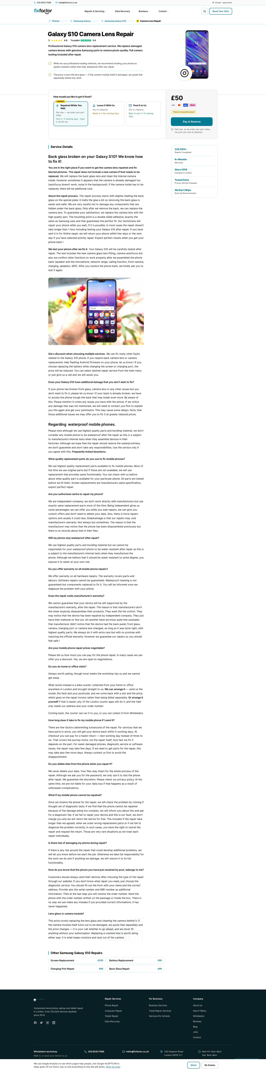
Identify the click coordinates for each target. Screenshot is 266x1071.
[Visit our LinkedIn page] (53, 1022)
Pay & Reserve (192, 121)
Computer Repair (113, 1010)
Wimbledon (198, 1016)
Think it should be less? (184, 112)
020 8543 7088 (96, 1051)
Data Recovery (112, 1021)
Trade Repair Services (160, 1010)
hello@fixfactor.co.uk (137, 1051)
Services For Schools (159, 1016)
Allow (194, 1065)
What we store (113, 1066)
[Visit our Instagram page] (47, 1022)
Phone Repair (111, 1005)
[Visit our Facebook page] (35, 1022)
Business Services (158, 1005)
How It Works (199, 1010)
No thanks (210, 1065)
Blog (195, 1026)
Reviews (197, 1021)
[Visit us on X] (41, 1022)
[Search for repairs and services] (204, 11)
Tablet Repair (111, 1016)
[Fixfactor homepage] (43, 11)
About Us (197, 1005)
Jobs (195, 1032)
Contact (197, 1037)
